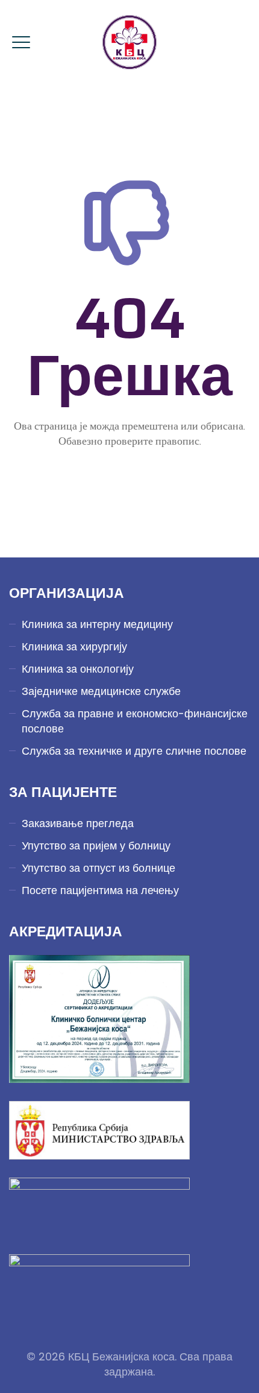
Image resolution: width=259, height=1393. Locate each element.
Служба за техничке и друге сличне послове (134, 750)
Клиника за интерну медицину (97, 624)
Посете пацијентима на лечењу (100, 890)
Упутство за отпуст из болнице (98, 867)
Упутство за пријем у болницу (96, 845)
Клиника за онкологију (78, 668)
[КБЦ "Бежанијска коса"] (129, 42)
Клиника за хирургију (74, 646)
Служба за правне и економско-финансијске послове (135, 721)
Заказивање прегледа (78, 823)
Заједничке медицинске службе (101, 691)
